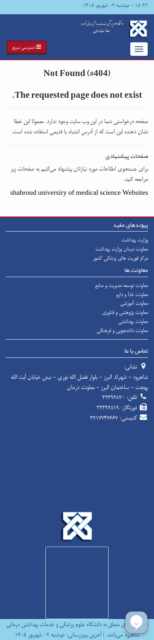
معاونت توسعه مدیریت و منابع (121, 285)
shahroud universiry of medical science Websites (79, 193)
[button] (27, 47)
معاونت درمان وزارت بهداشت (122, 249)
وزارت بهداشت (135, 239)
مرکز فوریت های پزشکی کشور (120, 258)
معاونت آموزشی (134, 303)
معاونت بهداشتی (133, 321)
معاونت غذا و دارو (132, 294)
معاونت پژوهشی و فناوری (125, 312)
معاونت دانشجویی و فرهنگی (122, 330)
